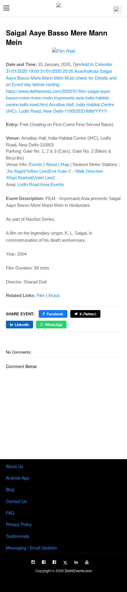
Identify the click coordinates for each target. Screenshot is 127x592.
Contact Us (16, 501)
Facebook (55, 314)
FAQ (10, 513)
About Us (14, 466)
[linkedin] (76, 562)
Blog (10, 489)
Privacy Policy (19, 524)
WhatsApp (53, 324)
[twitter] (65, 563)
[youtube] (87, 562)
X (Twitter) (87, 314)
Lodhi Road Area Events (40, 184)
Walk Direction (89, 171)
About (51, 164)
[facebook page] (43, 562)
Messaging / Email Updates (31, 548)
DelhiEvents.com (78, 570)
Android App (17, 478)
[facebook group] (54, 562)
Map (65, 164)
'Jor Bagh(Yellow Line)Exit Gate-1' (38, 171)
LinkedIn (22, 324)
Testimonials (17, 536)
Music (54, 295)
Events (35, 164)
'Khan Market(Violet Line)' (30, 177)
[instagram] (33, 562)
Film (41, 295)
